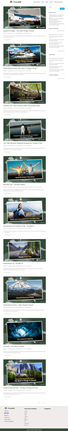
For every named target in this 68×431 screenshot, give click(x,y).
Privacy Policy (7, 419)
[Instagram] (8, 413)
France (26, 411)
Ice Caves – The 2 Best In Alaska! (13, 346)
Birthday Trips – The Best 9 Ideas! (14, 184)
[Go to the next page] (44, 402)
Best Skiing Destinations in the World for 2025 (56, 34)
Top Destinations (36, 2)
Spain (25, 413)
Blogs (43, 2)
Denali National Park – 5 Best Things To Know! (18, 305)
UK (25, 421)
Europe (21, 187)
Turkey (26, 416)
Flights (47, 2)
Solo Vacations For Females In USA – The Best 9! (18, 226)
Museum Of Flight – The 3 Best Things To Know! (18, 31)
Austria (26, 425)
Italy (23, 187)
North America (22, 70)
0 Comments (27, 33)
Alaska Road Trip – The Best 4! (13, 263)
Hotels (51, 2)
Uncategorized (18, 33)
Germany (26, 423)
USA (22, 33)
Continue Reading (8, 39)
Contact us (6, 417)
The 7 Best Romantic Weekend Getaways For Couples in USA (22, 143)
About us (6, 415)
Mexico (26, 419)
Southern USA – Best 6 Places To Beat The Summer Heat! (21, 106)
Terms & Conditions (8, 421)
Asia (18, 187)
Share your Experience (58, 2)
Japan (26, 187)
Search (50, 6)
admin (6, 33)
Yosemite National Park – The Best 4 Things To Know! (20, 388)
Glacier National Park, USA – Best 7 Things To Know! (20, 68)
